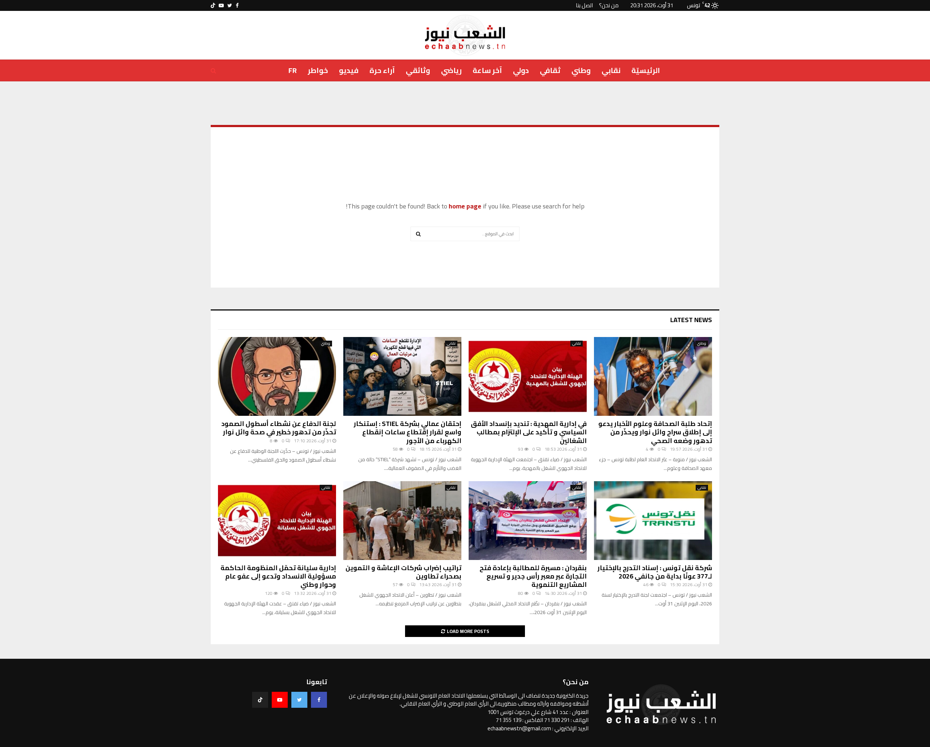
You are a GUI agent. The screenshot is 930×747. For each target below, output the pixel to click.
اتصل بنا (584, 5)
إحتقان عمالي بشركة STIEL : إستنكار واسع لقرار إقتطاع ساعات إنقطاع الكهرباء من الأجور (407, 432)
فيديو (349, 70)
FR (292, 70)
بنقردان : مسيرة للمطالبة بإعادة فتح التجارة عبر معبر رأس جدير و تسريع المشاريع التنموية (533, 576)
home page (465, 206)
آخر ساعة (487, 70)
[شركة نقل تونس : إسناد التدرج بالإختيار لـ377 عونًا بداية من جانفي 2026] (653, 520)
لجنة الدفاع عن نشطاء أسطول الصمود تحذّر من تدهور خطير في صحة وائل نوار (278, 428)
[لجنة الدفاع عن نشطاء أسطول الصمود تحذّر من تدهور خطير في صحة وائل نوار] (277, 376)
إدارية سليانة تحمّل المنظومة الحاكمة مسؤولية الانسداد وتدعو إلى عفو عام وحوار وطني (278, 576)
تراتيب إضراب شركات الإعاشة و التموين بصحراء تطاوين (403, 572)
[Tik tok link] (213, 5)
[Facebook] (319, 700)
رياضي (451, 70)
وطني (581, 70)
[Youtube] (280, 700)
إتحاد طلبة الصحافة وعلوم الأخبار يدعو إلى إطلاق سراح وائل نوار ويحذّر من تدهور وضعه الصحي (655, 432)
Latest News (691, 320)
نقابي (611, 70)
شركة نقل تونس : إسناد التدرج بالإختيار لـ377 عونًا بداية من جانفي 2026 (655, 572)
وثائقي (418, 70)
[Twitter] (299, 700)
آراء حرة (382, 70)
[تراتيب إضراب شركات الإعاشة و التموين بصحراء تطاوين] (402, 520)
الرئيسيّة (645, 70)
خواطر (318, 70)
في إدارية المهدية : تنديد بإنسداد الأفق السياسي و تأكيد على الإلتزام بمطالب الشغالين (529, 432)
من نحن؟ (609, 5)
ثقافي (550, 70)
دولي (521, 70)
